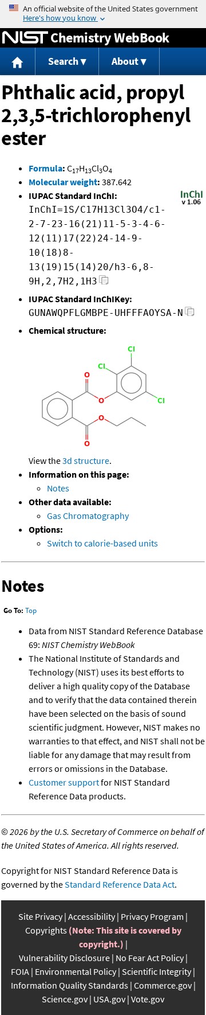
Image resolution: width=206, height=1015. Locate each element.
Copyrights (46, 930)
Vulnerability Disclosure (64, 957)
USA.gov (109, 999)
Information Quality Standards (69, 985)
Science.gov (65, 999)
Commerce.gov (163, 985)
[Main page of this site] (17, 62)
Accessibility (91, 916)
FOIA (20, 971)
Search (63, 61)
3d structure (85, 460)
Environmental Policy (75, 971)
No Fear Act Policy (150, 957)
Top (31, 610)
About (125, 61)
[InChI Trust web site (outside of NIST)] (192, 203)
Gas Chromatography (88, 515)
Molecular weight (63, 182)
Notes (58, 488)
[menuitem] (17, 62)
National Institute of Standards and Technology (25, 37)
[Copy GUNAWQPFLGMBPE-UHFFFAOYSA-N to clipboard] (190, 314)
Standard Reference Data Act (120, 884)
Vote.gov (147, 999)
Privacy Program (152, 916)
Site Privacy (40, 916)
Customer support (64, 782)
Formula (45, 168)
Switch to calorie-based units (102, 543)
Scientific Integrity (156, 971)
